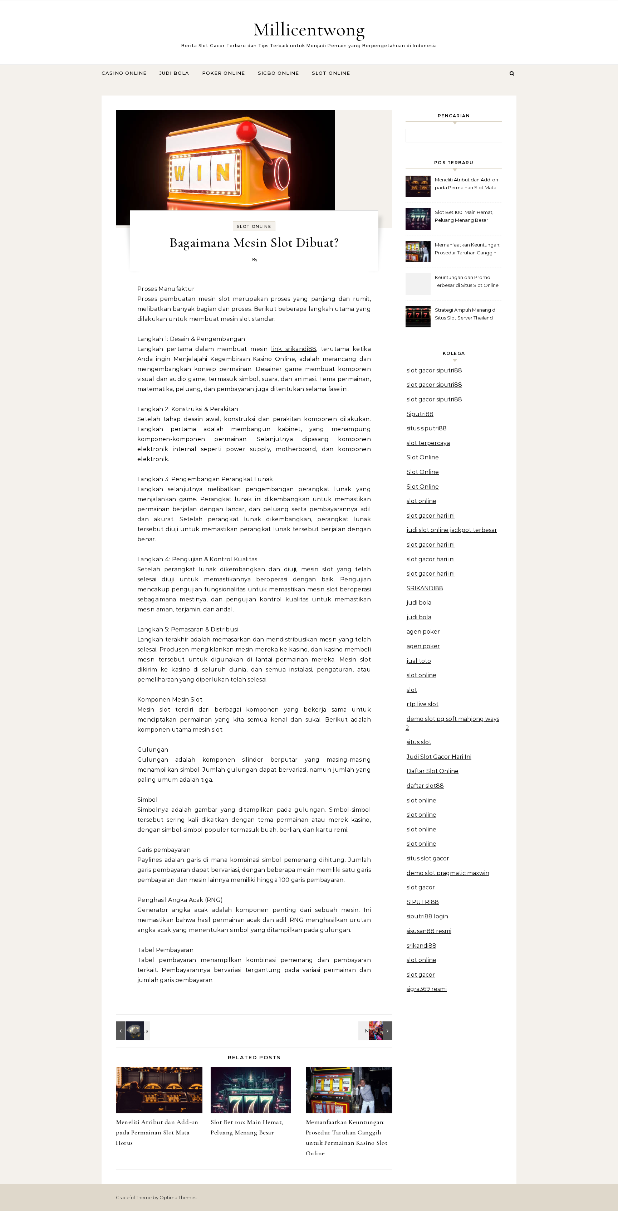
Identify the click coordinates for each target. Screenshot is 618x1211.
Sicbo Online (278, 73)
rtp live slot (422, 704)
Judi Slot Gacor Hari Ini (439, 756)
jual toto (419, 661)
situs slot (419, 742)
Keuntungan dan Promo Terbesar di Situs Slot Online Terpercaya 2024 (467, 282)
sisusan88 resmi (429, 931)
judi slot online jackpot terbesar (452, 530)
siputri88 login (427, 916)
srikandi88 (421, 945)
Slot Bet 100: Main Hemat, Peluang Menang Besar (464, 216)
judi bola (419, 602)
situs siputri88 (427, 428)
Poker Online (223, 73)
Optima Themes (178, 1197)
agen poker (423, 631)
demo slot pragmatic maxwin (448, 873)
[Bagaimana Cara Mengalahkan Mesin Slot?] (132, 1030)
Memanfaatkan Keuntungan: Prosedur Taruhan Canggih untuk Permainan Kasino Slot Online (468, 249)
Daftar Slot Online (432, 771)
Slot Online (331, 73)
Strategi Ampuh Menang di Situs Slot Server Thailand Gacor (465, 314)
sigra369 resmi (427, 989)
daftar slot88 (425, 785)
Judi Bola (174, 73)
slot (412, 690)
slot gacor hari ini (431, 515)
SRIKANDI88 (425, 588)
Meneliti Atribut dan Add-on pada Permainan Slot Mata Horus (157, 1132)
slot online (421, 501)
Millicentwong (309, 29)
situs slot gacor (428, 858)
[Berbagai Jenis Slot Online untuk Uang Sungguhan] (376, 1030)
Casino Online (124, 73)
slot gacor (421, 887)
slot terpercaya (428, 443)
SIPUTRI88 (423, 902)
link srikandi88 (293, 349)
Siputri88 (420, 414)
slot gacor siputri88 (434, 370)
